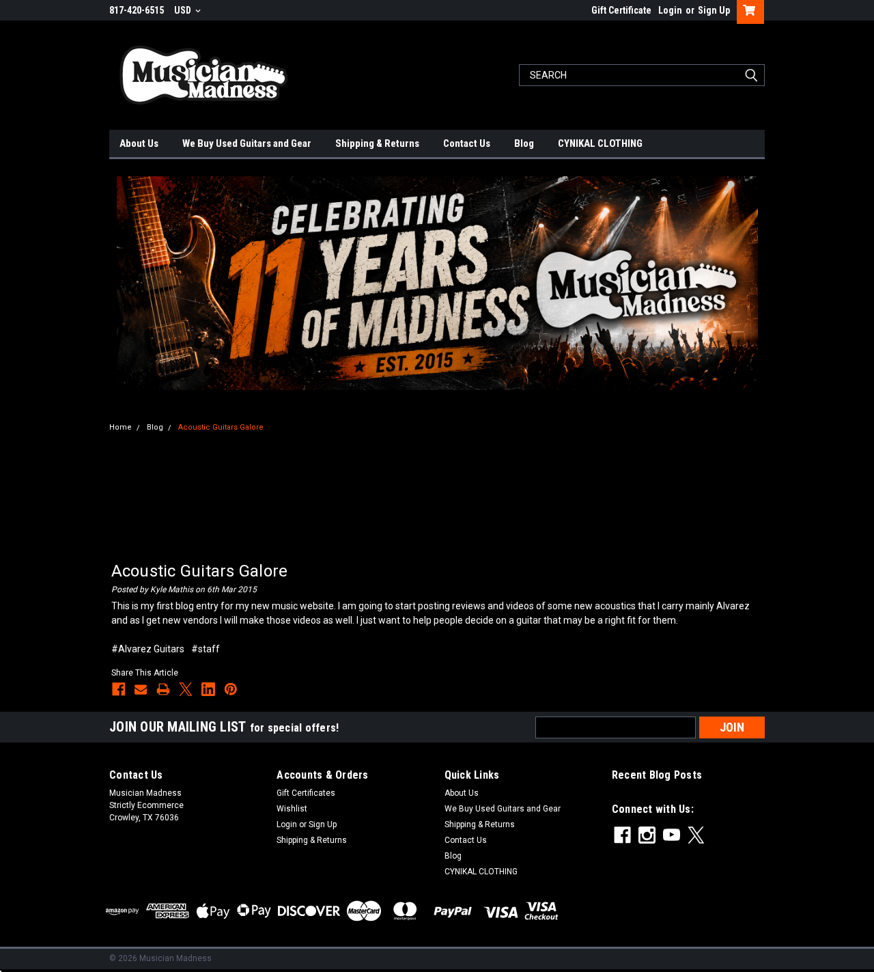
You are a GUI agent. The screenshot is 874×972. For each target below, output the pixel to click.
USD (183, 10)
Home (120, 427)
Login (670, 10)
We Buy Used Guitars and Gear (246, 143)
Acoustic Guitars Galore (221, 427)
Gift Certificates (306, 793)
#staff (205, 648)
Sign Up (714, 10)
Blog (524, 143)
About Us (138, 143)
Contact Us (466, 143)
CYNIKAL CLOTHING (600, 143)
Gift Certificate (621, 10)
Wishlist (292, 809)
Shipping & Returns (377, 143)
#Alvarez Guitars (147, 648)
